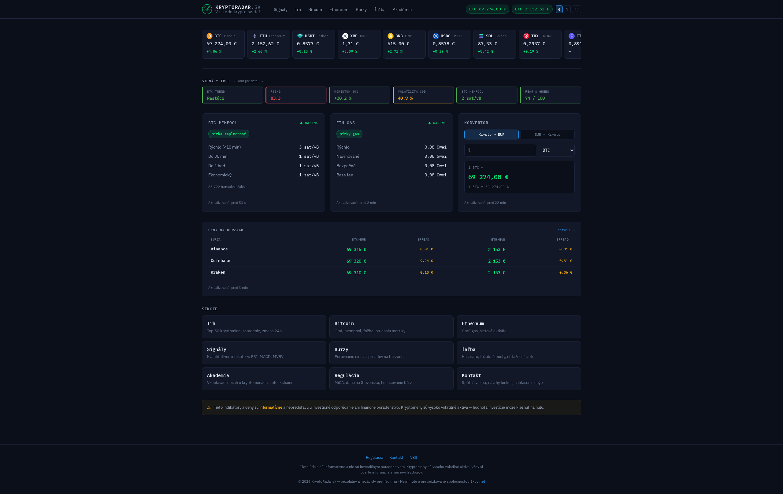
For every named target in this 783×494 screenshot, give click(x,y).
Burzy (361, 9)
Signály (281, 9)
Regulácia (374, 457)
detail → (566, 230)
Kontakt (396, 457)
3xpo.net (477, 481)
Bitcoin (315, 9)
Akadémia (402, 9)
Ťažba (379, 9)
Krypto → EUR (491, 134)
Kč (576, 9)
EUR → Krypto (547, 134)
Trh (298, 9)
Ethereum (338, 9)
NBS (413, 457)
